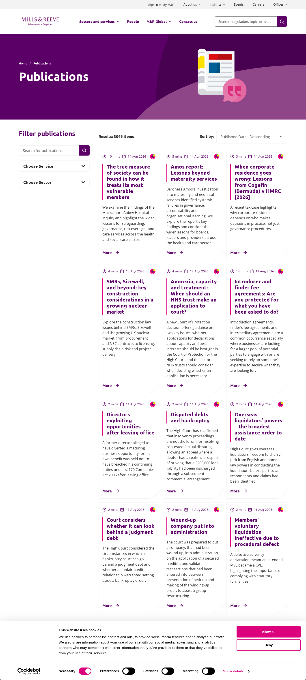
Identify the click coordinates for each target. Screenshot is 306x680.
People (133, 21)
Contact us (188, 21)
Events (239, 4)
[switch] (128, 671)
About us (190, 4)
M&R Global (157, 21)
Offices (278, 4)
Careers (258, 4)
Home (23, 63)
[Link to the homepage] (40, 21)
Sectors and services (97, 21)
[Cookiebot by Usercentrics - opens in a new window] (29, 671)
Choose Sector (37, 183)
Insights (215, 4)
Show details (233, 671)
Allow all (268, 632)
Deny (269, 645)
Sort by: (207, 136)
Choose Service (38, 167)
